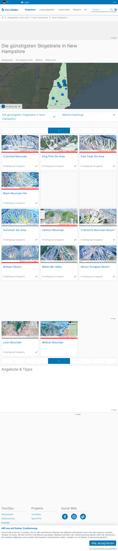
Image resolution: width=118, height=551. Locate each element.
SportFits (36, 518)
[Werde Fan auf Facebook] (65, 516)
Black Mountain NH (15, 193)
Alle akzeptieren (102, 543)
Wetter (39, 60)
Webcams (50, 60)
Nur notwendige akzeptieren (103, 548)
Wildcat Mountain (52, 342)
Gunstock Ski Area (14, 230)
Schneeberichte (24, 60)
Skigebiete (7, 60)
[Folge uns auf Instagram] (74, 516)
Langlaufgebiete (46, 9)
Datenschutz (8, 518)
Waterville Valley (52, 266)
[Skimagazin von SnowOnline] (83, 516)
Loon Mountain (12, 342)
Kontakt (5, 522)
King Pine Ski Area (53, 156)
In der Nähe (115, 10)
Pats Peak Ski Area (92, 156)
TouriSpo (36, 514)
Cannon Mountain (53, 230)
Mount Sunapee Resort (95, 266)
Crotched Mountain (15, 156)
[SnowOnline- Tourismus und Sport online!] (3, 17)
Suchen (111, 10)
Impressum (7, 514)
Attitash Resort (12, 266)
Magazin (77, 9)
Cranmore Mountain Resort (98, 230)
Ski (85, 9)
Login (26, 2)
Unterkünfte (64, 9)
